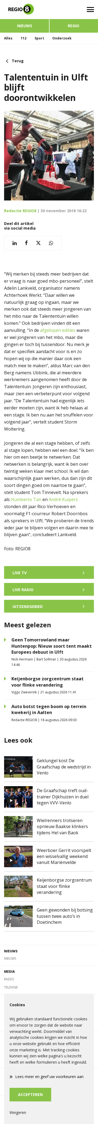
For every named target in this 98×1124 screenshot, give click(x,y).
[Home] (24, 9)
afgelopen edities (57, 330)
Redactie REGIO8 (20, 210)
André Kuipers (63, 499)
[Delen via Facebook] (26, 243)
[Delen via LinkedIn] (14, 243)
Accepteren (30, 1094)
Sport (39, 38)
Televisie (11, 987)
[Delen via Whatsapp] (51, 243)
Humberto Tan (26, 499)
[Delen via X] (38, 243)
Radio (9, 979)
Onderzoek (62, 38)
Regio (73, 25)
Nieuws (24, 25)
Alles (8, 38)
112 (23, 38)
